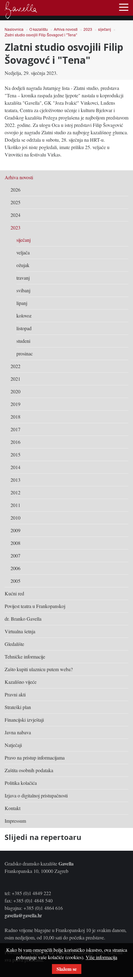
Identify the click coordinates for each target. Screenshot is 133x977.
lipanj (21, 303)
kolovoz (24, 315)
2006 (15, 568)
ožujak (22, 265)
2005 (15, 581)
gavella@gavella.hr (23, 915)
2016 (15, 442)
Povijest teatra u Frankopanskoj (35, 606)
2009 (15, 530)
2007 (15, 555)
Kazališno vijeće (20, 682)
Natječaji (13, 745)
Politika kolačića (21, 783)
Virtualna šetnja (20, 631)
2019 (15, 404)
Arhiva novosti (66, 29)
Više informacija (101, 957)
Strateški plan (18, 707)
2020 (15, 391)
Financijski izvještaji (24, 719)
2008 (15, 543)
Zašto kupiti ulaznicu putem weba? (39, 669)
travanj (23, 277)
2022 (15, 366)
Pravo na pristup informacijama (35, 757)
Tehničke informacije (25, 656)
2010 (15, 517)
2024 (15, 215)
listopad (24, 328)
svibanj (23, 290)
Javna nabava (18, 732)
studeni (23, 341)
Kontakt (12, 808)
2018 (15, 416)
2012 (15, 492)
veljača (23, 252)
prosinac (24, 353)
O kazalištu (38, 29)
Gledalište (14, 644)
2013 (15, 479)
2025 (15, 202)
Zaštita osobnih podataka (29, 770)
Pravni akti (15, 694)
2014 (15, 467)
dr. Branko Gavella (23, 618)
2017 (15, 429)
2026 (15, 189)
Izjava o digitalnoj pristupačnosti (36, 795)
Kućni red (14, 593)
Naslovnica (14, 29)
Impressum (15, 820)
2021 (15, 378)
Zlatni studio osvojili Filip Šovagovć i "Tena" (41, 34)
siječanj (104, 29)
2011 (15, 505)
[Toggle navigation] (124, 7)
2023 (88, 29)
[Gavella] (21, 10)
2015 (15, 454)
